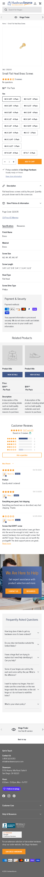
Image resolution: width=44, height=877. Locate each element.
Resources (31, 591)
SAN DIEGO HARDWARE (14, 851)
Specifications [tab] (7, 225)
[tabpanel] (22, 261)
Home (4, 23)
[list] (22, 46)
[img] (8, 470)
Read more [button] (6, 543)
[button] (40, 3)
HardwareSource (11, 871)
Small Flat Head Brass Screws (16, 23)
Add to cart (30, 161)
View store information (14, 176)
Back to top (22, 739)
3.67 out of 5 (28, 430)
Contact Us (13, 591)
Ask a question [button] (22, 455)
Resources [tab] (21, 225)
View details (12, 374)
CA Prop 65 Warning (10, 217)
